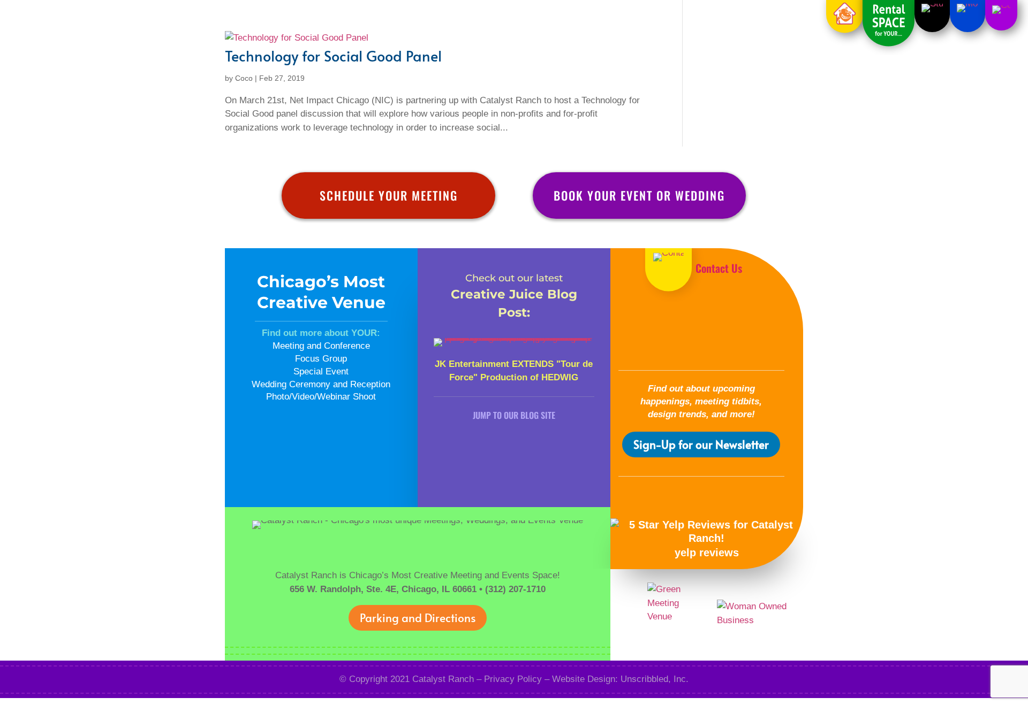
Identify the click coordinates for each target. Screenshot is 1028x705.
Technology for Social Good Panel (333, 55)
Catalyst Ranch (443, 679)
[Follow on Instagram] (718, 345)
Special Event (321, 371)
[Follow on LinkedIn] (734, 317)
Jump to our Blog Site (514, 415)
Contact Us (719, 268)
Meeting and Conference (321, 346)
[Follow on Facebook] (668, 317)
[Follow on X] (701, 317)
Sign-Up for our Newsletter (701, 444)
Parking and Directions (417, 617)
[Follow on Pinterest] (684, 345)
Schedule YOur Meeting (389, 195)
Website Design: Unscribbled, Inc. (620, 679)
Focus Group (321, 359)
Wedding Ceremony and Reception (321, 384)
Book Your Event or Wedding (639, 195)
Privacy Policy (513, 679)
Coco (244, 78)
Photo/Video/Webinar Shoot (321, 397)
